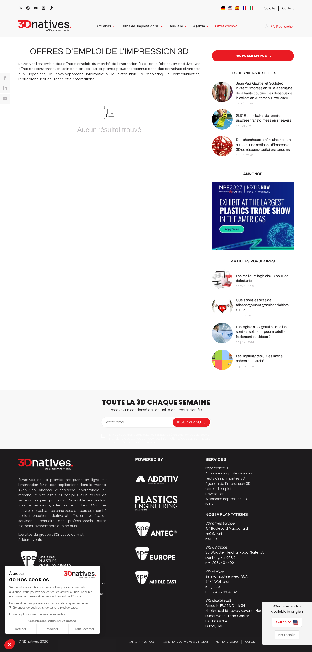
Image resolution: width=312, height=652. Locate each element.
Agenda (199, 26)
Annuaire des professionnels (229, 473)
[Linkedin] (5, 88)
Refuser (20, 629)
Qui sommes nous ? (142, 642)
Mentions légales (227, 642)
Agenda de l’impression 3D (228, 483)
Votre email (115, 422)
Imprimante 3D (217, 468)
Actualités (103, 26)
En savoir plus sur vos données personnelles (37, 614)
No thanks (286, 634)
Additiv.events (30, 539)
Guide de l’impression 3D (140, 26)
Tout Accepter (84, 629)
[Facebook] (5, 78)
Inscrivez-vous (191, 422)
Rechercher (285, 26)
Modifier (52, 629)
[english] (230, 8)
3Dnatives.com (66, 534)
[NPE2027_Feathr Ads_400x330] (253, 216)
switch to (284, 622)
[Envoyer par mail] (5, 99)
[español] (237, 8)
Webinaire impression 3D (226, 498)
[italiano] (251, 8)
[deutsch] (223, 8)
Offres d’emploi (226, 26)
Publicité (268, 8)
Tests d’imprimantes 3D (225, 478)
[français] (244, 8)
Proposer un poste (253, 55)
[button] (9, 644)
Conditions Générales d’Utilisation (186, 642)
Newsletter (214, 493)
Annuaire (176, 26)
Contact (288, 8)
